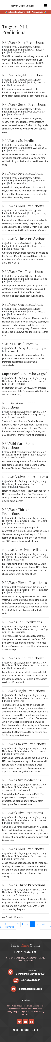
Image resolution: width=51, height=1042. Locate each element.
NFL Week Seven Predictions (24, 104)
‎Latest (18, 952)
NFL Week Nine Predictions (23, 42)
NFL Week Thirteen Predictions (16, 511)
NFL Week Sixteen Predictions (25, 476)
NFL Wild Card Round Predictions (19, 445)
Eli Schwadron (21, 381)
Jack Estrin (10, 46)
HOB (34, 952)
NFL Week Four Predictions (23, 206)
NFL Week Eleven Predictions (24, 582)
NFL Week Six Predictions (21, 140)
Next (44, 924)
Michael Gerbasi (26, 46)
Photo (27, 952)
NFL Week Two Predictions (22, 271)
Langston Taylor (30, 378)
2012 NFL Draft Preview (20, 343)
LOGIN (35, 1029)
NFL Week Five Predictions (22, 173)
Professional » (18, 52)
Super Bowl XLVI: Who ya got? (24, 373)
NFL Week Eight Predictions (23, 75)
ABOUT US (18, 1029)
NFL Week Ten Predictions (22, 622)
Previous (9, 927)
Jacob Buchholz (13, 348)
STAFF (28, 1029)
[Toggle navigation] (45, 5)
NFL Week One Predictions (22, 304)
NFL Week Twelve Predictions (24, 549)
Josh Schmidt (20, 49)
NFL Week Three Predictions (23, 238)
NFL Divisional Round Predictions (19, 405)
